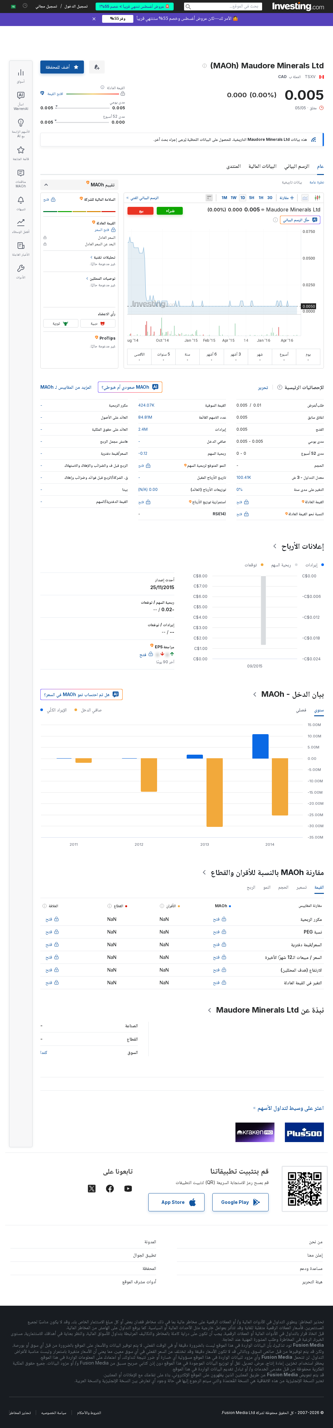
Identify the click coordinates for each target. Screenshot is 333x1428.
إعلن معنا (315, 1255)
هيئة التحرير (312, 1281)
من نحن (316, 1241)
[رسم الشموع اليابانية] (317, 197)
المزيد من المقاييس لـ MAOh (65, 387)
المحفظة (149, 1268)
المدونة (150, 1241)
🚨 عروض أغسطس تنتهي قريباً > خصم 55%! (135, 6)
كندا (43, 1052)
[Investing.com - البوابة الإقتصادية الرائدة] (298, 6)
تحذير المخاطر (20, 1412)
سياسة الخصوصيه (53, 1412)
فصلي (301, 709)
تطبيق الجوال (144, 1255)
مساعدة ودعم (311, 1268)
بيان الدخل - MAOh (292, 694)
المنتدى (233, 166)
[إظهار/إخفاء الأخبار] (209, 197)
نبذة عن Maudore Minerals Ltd (270, 1010)
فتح (216, 919)
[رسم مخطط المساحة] (305, 197)
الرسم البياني (296, 166)
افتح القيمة (55, 93)
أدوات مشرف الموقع (139, 1281)
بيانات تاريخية (292, 182)
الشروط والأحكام (89, 1412)
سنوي (319, 709)
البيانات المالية (262, 166)
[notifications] (25, 6)
